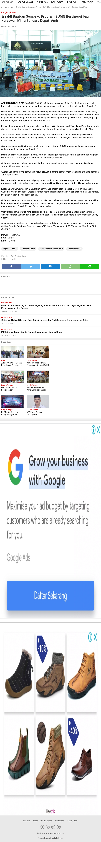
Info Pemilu (72, 2)
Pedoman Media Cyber (42, 821)
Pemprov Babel (74, 249)
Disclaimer (59, 821)
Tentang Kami (72, 821)
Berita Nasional (25, 2)
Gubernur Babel (28, 249)
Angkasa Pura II (10, 249)
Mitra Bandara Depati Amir (51, 249)
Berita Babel (8, 2)
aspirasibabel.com (55, 838)
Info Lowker (57, 2)
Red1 (13, 259)
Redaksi (26, 821)
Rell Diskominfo (18, 256)
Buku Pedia (42, 2)
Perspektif (87, 2)
